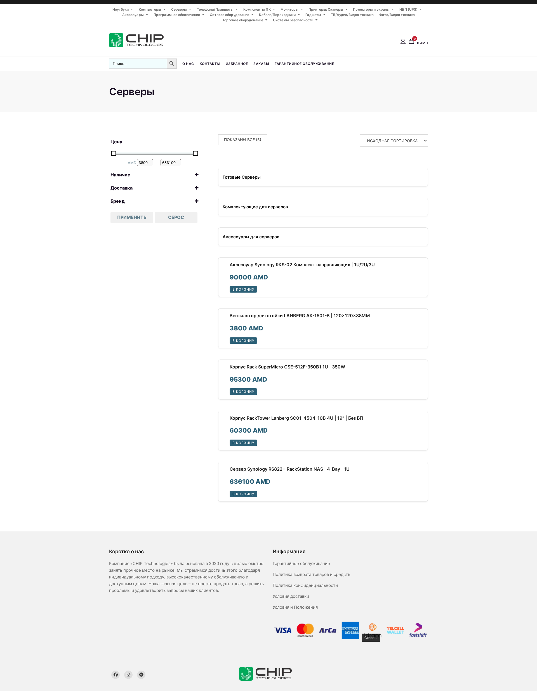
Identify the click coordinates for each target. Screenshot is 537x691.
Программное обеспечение (177, 15)
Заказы (261, 64)
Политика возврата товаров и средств (311, 574)
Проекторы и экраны (371, 9)
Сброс (176, 217)
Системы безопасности (293, 20)
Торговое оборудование (242, 20)
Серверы (179, 9)
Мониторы (290, 9)
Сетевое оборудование (229, 15)
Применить (132, 217)
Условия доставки (291, 596)
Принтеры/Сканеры (325, 9)
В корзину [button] (243, 289)
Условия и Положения (295, 607)
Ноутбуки (120, 9)
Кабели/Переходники (277, 15)
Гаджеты (313, 15)
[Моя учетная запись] (403, 41)
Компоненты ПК (256, 9)
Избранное (237, 64)
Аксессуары (133, 15)
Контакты (210, 64)
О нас (188, 64)
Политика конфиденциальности (305, 585)
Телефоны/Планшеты (215, 9)
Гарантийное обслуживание (304, 64)
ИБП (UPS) (408, 9)
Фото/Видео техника (397, 15)
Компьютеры (150, 9)
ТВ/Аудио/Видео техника (352, 15)
